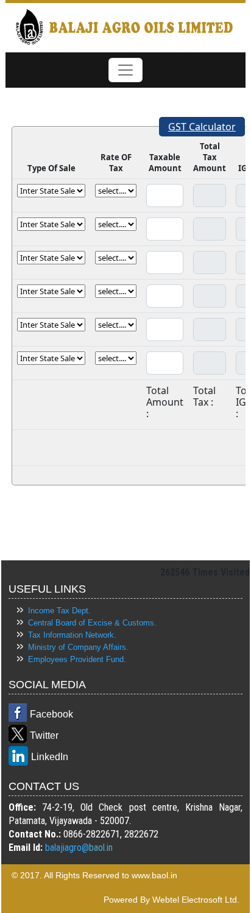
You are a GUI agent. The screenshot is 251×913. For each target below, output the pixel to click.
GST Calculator (202, 126)
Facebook (51, 714)
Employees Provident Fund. (77, 659)
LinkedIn (49, 757)
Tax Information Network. (72, 635)
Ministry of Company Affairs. (78, 647)
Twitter (44, 735)
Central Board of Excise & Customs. (92, 622)
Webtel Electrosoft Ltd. (195, 899)
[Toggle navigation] (125, 70)
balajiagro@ (67, 847)
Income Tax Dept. (59, 610)
